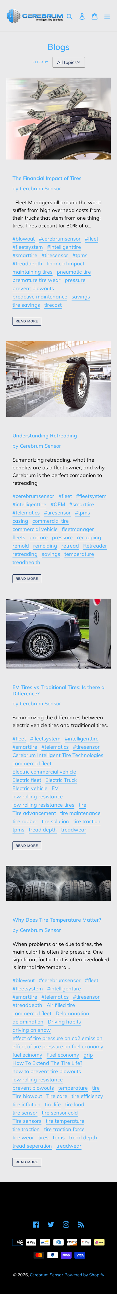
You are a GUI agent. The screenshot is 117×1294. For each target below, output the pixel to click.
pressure (75, 280)
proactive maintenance (39, 296)
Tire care (56, 1096)
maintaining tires (32, 272)
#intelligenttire (64, 247)
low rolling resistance (37, 796)
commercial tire (50, 521)
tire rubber (24, 821)
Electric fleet (26, 780)
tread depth (43, 829)
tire (82, 805)
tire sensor (24, 1112)
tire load (74, 1104)
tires (43, 1137)
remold (20, 545)
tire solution (55, 821)
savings (81, 296)
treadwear (73, 829)
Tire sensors (26, 1121)
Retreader (95, 545)
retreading (24, 554)
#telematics (26, 512)
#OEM (58, 504)
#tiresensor (54, 255)
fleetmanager (78, 529)
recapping (89, 537)
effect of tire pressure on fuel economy (57, 1046)
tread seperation (32, 1145)
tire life (53, 1104)
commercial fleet (31, 763)
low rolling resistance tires (43, 805)
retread (70, 545)
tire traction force (64, 1129)
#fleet (91, 238)
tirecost (53, 305)
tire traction (87, 821)
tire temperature (65, 1121)
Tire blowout (27, 1096)
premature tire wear (36, 280)
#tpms (79, 255)
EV (55, 788)
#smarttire (24, 255)
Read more (27, 321)
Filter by (40, 62)
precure (39, 537)
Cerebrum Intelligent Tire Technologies (57, 755)
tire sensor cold (60, 1112)
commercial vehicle (35, 529)
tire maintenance (80, 813)
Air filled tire (61, 1005)
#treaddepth (27, 263)
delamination (27, 1021)
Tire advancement (34, 813)
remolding (45, 545)
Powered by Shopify (84, 1274)
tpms (18, 829)
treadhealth (26, 562)
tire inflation (26, 1104)
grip (88, 1054)
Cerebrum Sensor (46, 1274)
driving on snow (31, 1030)
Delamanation (72, 1013)
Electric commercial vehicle (44, 771)
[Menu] (107, 16)
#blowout (23, 238)
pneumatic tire (74, 272)
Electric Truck (61, 780)
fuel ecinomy (27, 1054)
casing (20, 521)
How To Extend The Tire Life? (47, 1063)
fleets (18, 537)
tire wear (23, 1137)
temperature (79, 554)
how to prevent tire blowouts (46, 1071)
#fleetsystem (27, 247)
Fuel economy (63, 1054)
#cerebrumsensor (60, 238)
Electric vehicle (29, 788)
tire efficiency (87, 1096)
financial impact (65, 263)
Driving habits (64, 1021)
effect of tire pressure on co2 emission (57, 1038)
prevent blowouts (33, 288)
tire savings (26, 305)
